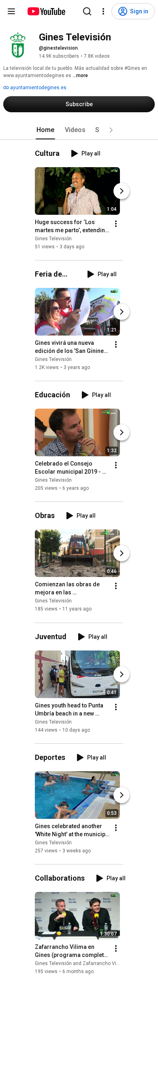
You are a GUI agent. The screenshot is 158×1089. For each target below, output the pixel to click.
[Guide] (11, 11)
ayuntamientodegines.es (37, 87)
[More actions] (116, 224)
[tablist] (79, 130)
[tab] (45, 130)
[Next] (121, 191)
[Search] (87, 11)
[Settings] (103, 11)
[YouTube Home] (46, 11)
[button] (111, 130)
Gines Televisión (53, 238)
